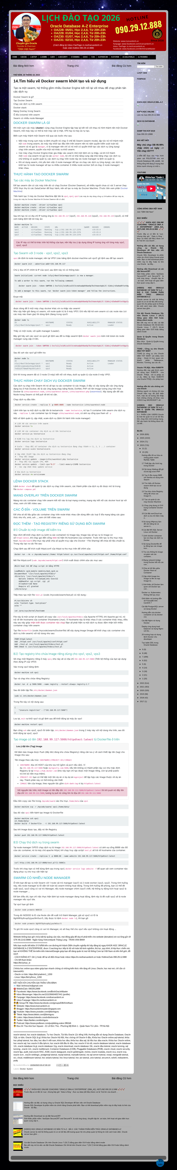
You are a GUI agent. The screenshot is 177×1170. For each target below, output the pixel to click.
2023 (142, 445)
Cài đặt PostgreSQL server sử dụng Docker (153, 607)
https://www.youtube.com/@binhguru (42, 1012)
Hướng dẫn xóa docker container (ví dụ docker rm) (152, 614)
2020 (142, 690)
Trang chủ (73, 65)
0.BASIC (24, 57)
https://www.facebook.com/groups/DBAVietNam (51, 1003)
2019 (142, 694)
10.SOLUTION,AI (128, 57)
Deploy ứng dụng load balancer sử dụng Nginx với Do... (152, 628)
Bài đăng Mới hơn (23, 65)
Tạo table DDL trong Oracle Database (150, 644)
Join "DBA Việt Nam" (145, 212)
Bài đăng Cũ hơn (121, 65)
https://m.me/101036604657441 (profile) (51, 994)
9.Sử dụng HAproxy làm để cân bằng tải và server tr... (151, 524)
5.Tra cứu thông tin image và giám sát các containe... (152, 554)
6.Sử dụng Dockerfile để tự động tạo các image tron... (152, 546)
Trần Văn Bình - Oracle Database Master (23, 1166)
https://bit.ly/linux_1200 (31, 977)
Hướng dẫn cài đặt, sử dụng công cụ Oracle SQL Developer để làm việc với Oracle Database (62, 1103)
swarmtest (96, 391)
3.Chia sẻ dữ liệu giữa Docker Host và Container (151, 570)
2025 (142, 438)
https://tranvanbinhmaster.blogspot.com (43, 1009)
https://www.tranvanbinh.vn (37, 1006)
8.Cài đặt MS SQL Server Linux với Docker (152, 531)
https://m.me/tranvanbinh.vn (83, 957)
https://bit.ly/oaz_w (21, 963)
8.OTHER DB (103, 57)
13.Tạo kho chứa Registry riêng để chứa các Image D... (152, 493)
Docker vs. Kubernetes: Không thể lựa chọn (151, 593)
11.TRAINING (143, 57)
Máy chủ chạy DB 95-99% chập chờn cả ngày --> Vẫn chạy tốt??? (150, 148)
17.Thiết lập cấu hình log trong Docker (152, 464)
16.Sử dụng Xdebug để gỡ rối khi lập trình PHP (153, 470)
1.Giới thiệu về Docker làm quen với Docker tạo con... (153, 586)
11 (143, 448)
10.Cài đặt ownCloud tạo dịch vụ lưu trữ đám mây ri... (153, 515)
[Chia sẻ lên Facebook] (65, 1065)
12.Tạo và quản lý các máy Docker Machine (151, 500)
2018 (142, 698)
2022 (142, 683)
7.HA (93, 57)
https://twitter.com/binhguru (36, 1020)
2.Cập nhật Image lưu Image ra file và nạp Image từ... (151, 578)
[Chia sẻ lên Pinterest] (67, 1065)
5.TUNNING (75, 57)
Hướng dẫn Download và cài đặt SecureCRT (42, 1116)
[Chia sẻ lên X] (62, 1065)
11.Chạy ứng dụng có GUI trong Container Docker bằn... (152, 507)
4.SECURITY (63, 57)
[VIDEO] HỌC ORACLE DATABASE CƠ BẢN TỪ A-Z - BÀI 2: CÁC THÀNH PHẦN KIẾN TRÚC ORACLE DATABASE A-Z (72, 1129)
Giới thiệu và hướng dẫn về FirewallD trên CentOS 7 (152, 600)
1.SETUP (33, 57)
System (30, 1069)
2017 (142, 701)
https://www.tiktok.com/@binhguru (38, 1014)
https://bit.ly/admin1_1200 (40, 974)
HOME (14, 57)
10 (143, 452)
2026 (142, 434)
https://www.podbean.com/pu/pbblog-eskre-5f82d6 (48, 1023)
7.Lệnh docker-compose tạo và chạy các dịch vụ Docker (152, 538)
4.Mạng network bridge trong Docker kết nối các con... (153, 562)
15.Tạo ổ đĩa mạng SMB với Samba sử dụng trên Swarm (153, 477)
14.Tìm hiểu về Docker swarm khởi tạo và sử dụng (151, 485)
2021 (142, 687)
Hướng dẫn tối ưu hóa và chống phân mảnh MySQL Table (152, 457)
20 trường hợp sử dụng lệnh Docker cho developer (151, 636)
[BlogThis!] (60, 1065)
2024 (142, 442)
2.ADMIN (43, 57)
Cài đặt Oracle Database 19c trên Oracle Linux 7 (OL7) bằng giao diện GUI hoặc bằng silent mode (64, 1142)
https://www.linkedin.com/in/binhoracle (40, 1017)
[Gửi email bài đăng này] (57, 1065)
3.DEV (52, 57)
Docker (23, 1069)
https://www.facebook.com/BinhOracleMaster (47, 991)
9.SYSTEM (115, 57)
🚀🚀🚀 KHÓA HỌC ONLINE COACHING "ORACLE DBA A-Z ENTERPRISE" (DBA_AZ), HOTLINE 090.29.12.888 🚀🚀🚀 (74, 1089)
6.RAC (85, 57)
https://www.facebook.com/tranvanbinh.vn (45, 997)
